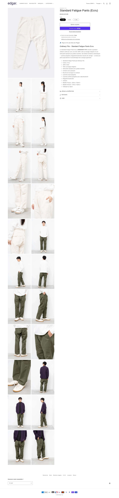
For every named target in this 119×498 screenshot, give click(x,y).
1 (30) (62, 19)
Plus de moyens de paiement (75, 31)
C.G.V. (64, 475)
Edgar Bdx (61, 494)
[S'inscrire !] (31, 483)
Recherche (45, 475)
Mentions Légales (57, 475)
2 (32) (70, 20)
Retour (74, 475)
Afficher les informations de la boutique (70, 39)
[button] (41, 3)
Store (50, 475)
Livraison (69, 475)
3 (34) (75, 19)
